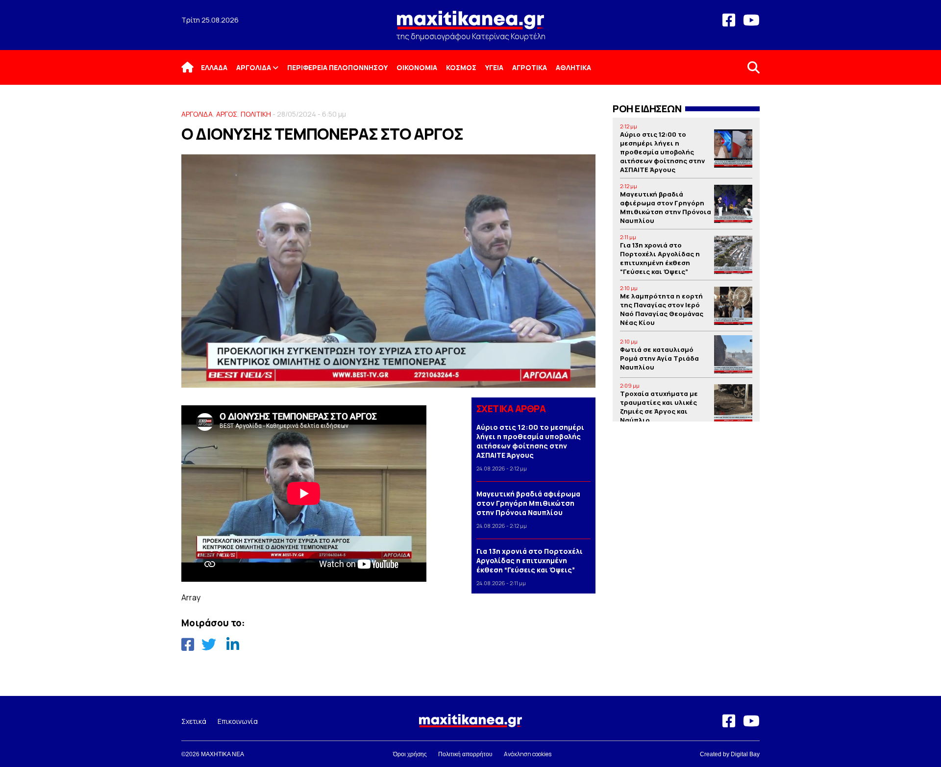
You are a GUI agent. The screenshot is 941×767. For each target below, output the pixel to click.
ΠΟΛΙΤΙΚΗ (256, 114)
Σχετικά (193, 721)
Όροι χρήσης (410, 754)
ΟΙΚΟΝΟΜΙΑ (416, 67)
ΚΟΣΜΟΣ (461, 67)
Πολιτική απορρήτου (465, 754)
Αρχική (193, 67)
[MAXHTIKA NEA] (470, 24)
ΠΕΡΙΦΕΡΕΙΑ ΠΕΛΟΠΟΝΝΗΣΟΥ (337, 67)
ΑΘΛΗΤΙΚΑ (573, 67)
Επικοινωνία (238, 721)
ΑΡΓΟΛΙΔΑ (253, 67)
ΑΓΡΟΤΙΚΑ (529, 67)
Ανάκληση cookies (527, 754)
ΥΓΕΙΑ (494, 67)
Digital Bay (745, 754)
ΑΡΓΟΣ (226, 114)
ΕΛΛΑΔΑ (214, 67)
